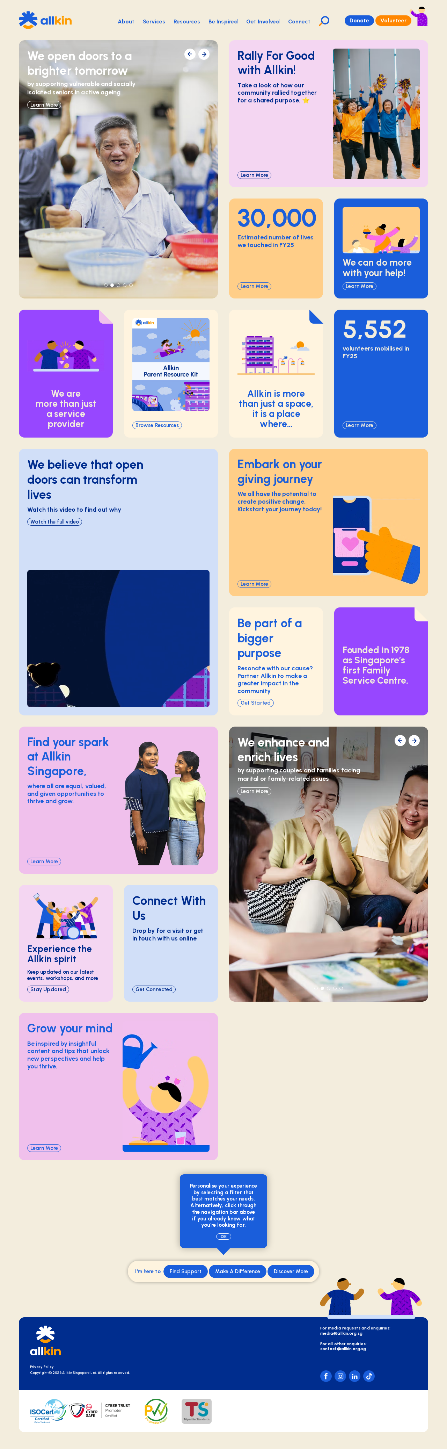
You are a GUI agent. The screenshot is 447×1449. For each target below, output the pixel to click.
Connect (299, 21)
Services (154, 21)
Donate (359, 20)
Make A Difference (237, 1271)
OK (224, 1236)
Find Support (185, 1271)
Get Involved (263, 21)
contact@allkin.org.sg (343, 1348)
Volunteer (393, 20)
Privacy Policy (42, 1366)
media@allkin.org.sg (341, 1333)
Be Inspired (223, 21)
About (126, 21)
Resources (187, 21)
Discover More (291, 1271)
